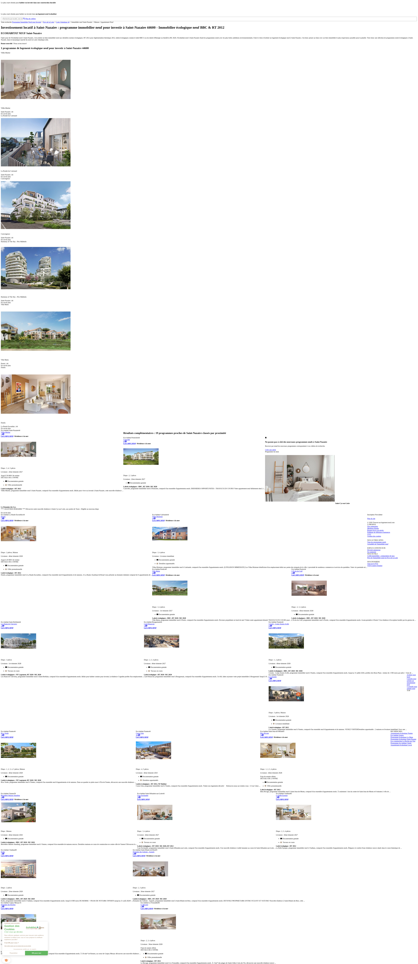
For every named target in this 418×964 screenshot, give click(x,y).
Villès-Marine (5, 432)
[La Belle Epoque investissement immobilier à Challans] (293, 821)
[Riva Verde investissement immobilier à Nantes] (18, 759)
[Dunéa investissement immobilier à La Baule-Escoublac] (18, 542)
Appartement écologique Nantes (402, 733)
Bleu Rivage (264, 733)
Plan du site (371, 519)
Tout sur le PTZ (372, 564)
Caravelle (126, 440)
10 (137, 735)
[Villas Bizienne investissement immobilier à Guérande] (169, 542)
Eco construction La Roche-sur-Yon (403, 741)
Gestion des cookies (374, 536)
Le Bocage (144, 905)
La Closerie (273, 677)
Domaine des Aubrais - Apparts (143, 852)
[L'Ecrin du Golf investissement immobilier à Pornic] (309, 597)
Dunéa (3, 517)
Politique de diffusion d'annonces (378, 532)
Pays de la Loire (48, 22)
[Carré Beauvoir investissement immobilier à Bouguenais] (161, 650)
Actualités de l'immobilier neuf (377, 544)
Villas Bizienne (157, 517)
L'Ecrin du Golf (297, 571)
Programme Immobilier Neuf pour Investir (26, 22)
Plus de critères (30, 19)
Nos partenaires (372, 526)
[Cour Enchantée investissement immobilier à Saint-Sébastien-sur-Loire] (154, 821)
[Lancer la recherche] (24, 19)
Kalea (3, 852)
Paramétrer (14, 953)
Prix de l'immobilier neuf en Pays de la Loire (382, 558)
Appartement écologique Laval (401, 745)
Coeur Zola (140, 733)
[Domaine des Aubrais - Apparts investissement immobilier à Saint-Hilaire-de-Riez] (150, 877)
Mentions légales (373, 528)
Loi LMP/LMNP (7, 436)
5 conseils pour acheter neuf (412, 687)
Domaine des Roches (8, 905)
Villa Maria (156, 571)
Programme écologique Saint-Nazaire (403, 739)
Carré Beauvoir (149, 624)
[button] (6, 960)
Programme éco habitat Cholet (401, 743)
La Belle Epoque (282, 795)
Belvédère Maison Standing (10, 795)
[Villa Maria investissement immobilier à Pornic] (169, 597)
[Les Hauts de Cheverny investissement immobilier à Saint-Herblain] (18, 650)
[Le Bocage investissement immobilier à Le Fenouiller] (158, 930)
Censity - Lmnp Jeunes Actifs (279, 624)
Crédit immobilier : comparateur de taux (381, 556)
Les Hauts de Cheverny (9, 624)
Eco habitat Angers (397, 735)
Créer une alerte (270, 450)
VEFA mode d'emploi (374, 566)
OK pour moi (36, 953)
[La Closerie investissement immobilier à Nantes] (286, 702)
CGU (369, 534)
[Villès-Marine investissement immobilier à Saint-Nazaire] (18, 458)
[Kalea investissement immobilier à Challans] (18, 877)
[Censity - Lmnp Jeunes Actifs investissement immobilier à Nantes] (286, 650)
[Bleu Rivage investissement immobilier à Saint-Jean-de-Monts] (278, 759)
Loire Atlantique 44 (62, 22)
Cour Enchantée (142, 795)
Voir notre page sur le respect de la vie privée (17, 946)
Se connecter (371, 552)
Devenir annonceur (373, 550)
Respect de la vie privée (375, 530)
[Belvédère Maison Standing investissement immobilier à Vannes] (18, 821)
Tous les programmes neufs (376, 542)
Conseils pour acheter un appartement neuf (411, 682)
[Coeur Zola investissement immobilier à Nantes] (153, 759)
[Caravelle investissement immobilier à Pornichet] (141, 465)
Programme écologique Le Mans (402, 737)
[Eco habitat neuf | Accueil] (16, 10)
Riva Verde (5, 733)
